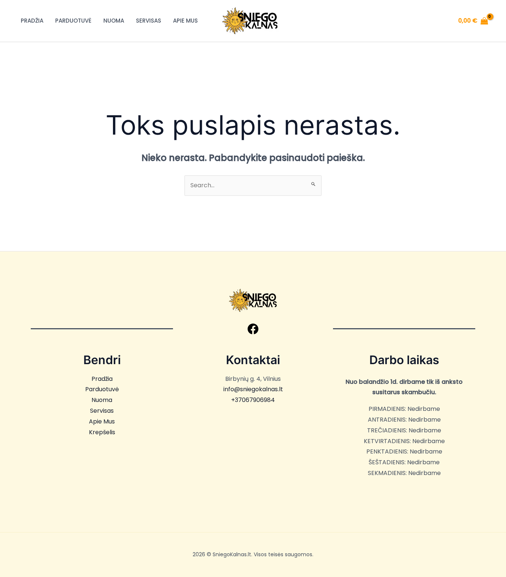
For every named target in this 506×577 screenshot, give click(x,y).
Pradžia (32, 20)
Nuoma (113, 20)
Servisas (148, 20)
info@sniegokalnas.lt (253, 389)
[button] (253, 329)
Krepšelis (102, 432)
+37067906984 (253, 400)
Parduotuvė (73, 20)
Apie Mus (185, 20)
